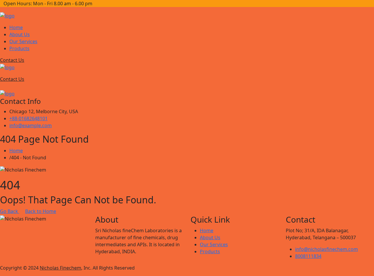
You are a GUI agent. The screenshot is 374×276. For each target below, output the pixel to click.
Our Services (23, 41)
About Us (19, 34)
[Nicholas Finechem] (7, 15)
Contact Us (12, 60)
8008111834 (308, 256)
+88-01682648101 (28, 118)
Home (16, 27)
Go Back (9, 211)
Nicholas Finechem (60, 268)
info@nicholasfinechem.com (326, 249)
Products (19, 48)
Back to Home (40, 211)
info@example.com (30, 125)
